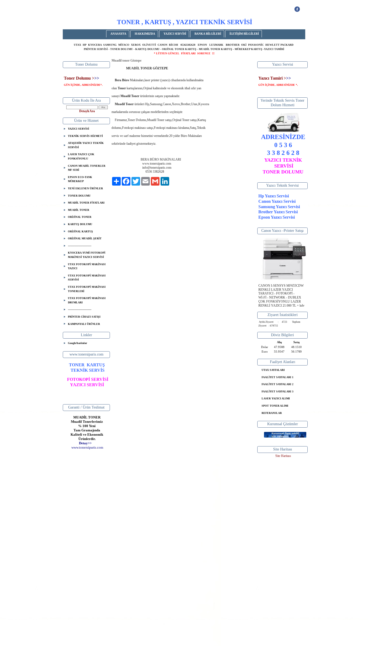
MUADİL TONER (78, 209)
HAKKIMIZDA (145, 33)
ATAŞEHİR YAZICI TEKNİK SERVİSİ (86, 145)
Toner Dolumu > (79, 78)
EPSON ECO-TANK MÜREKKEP (80, 179)
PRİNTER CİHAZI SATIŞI (84, 316)
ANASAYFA (118, 33)
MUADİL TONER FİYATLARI (86, 202)
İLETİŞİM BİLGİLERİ (244, 33)
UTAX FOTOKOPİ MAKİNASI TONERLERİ (87, 289)
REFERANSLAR (272, 412)
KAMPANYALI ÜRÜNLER (84, 323)
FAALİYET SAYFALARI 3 (277, 391)
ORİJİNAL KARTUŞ (80, 231)
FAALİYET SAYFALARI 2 (277, 384)
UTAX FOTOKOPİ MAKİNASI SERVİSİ (87, 277)
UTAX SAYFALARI (273, 369)
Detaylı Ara (87, 111)
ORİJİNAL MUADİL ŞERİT (85, 238)
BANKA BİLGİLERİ (208, 33)
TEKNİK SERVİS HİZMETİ (85, 135)
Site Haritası (283, 456)
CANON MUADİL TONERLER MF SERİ (86, 168)
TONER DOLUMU (79, 195)
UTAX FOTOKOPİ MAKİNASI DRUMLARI (87, 300)
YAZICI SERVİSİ (175, 33)
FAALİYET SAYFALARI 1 (277, 377)
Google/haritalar (77, 343)
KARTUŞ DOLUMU (80, 224)
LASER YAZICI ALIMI (276, 398)
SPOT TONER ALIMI (275, 405)
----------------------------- (79, 245)
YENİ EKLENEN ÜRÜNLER (85, 188)
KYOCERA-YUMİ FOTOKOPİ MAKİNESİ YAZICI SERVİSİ (86, 254)
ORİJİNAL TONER (79, 216)
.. (87, 447)
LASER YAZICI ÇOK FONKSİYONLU (81, 156)
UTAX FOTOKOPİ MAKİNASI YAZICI (87, 266)
